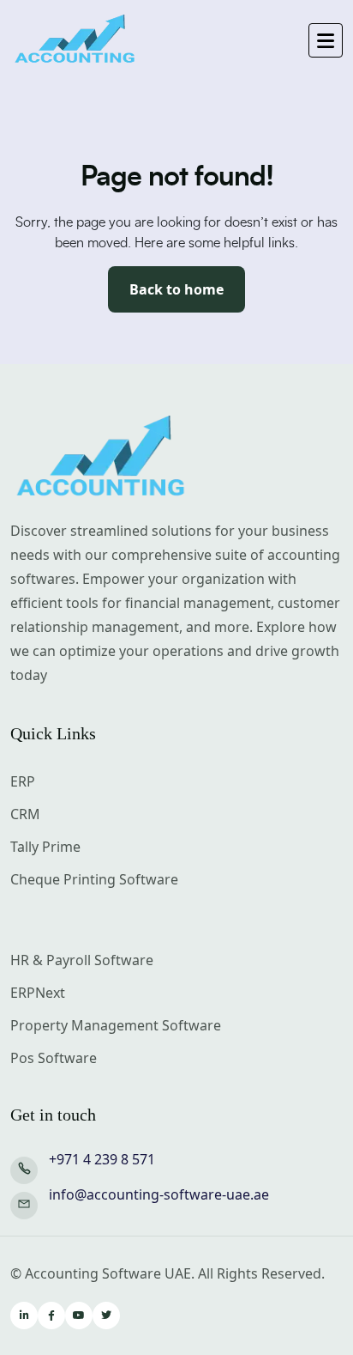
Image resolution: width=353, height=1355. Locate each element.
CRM (25, 814)
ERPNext (37, 992)
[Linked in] (24, 1315)
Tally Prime (45, 846)
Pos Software (53, 1057)
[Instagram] (79, 1315)
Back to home (176, 289)
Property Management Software (115, 1025)
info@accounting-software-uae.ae (159, 1194)
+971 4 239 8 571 (102, 1159)
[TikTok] (106, 1315)
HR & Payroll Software (81, 960)
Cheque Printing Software (94, 879)
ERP (22, 781)
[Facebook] (51, 1315)
